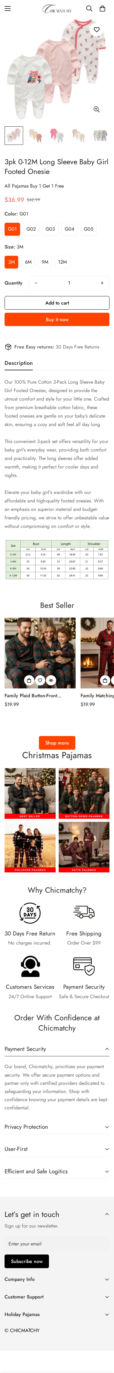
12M (62, 261)
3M (11, 261)
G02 (31, 228)
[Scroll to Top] (103, 1341)
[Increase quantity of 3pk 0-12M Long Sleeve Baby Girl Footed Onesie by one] (102, 283)
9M (45, 261)
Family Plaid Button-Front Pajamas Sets (31, 695)
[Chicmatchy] (57, 8)
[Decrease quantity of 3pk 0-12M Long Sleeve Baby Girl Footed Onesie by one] (36, 283)
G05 (88, 228)
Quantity (13, 282)
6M (28, 261)
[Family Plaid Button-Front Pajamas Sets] (40, 653)
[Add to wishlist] (96, 29)
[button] (102, 8)
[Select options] (29, 680)
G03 (50, 228)
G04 (69, 228)
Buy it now (57, 319)
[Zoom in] (96, 109)
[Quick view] (51, 680)
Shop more (57, 742)
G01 (12, 228)
